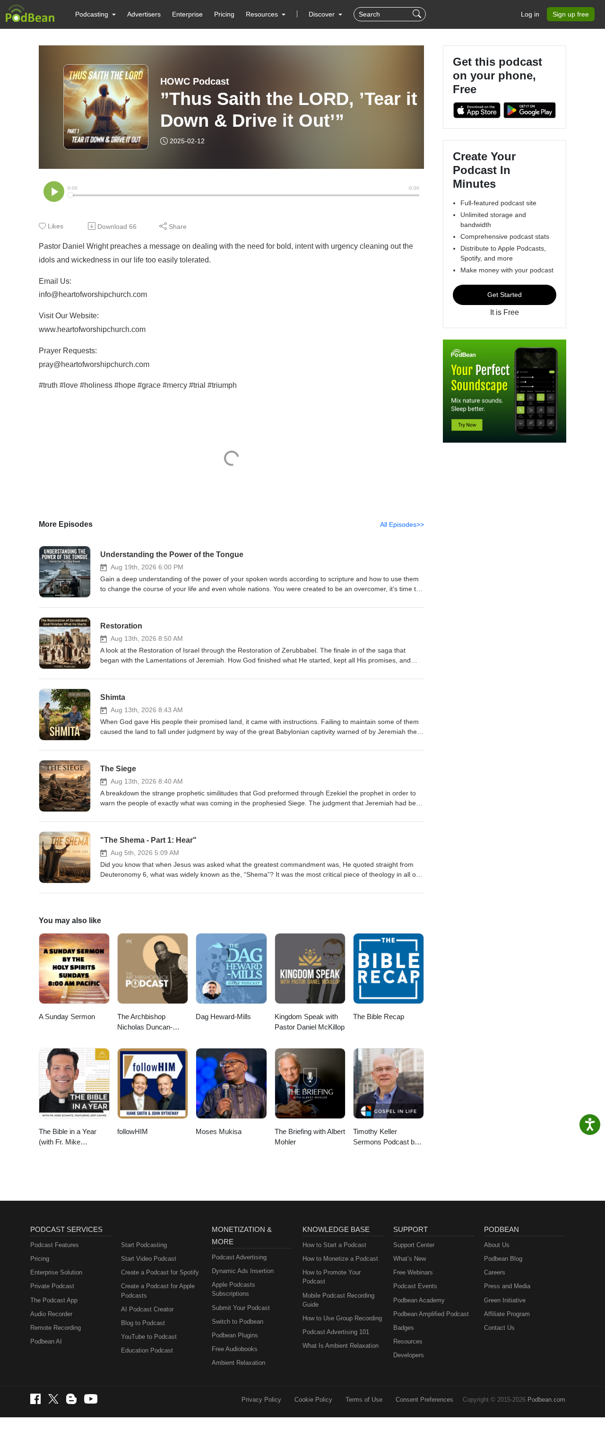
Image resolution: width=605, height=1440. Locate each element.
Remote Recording (55, 1327)
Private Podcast (52, 1286)
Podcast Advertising (239, 1257)
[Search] (418, 14)
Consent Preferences (424, 1399)
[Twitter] (53, 1399)
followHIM (132, 1131)
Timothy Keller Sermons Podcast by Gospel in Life (385, 1137)
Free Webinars (413, 1272)
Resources (408, 1341)
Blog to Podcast (143, 1323)
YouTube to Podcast (149, 1336)
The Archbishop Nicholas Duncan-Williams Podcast (145, 1022)
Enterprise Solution (56, 1272)
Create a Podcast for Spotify (160, 1272)
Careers (494, 1272)
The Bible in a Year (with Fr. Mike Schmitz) (67, 1137)
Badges (403, 1327)
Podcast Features (54, 1244)
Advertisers (144, 14)
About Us (497, 1244)
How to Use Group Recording (342, 1318)
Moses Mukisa (219, 1131)
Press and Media (507, 1286)
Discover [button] (323, 14)
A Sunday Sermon (67, 1016)
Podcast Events (415, 1286)
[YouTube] (90, 1399)
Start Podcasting (144, 1244)
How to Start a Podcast (334, 1244)
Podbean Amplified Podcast (431, 1314)
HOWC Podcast (194, 81)
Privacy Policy (261, 1399)
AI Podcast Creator (147, 1309)
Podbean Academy (419, 1300)
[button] (95, 14)
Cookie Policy (313, 1399)
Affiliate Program (507, 1314)
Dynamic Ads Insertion (243, 1270)
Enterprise (187, 14)
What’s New (409, 1258)
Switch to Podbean (237, 1321)
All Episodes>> (402, 524)
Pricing (224, 14)
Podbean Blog (503, 1258)
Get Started (504, 294)
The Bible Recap (378, 1016)
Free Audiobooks (235, 1349)
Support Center (413, 1244)
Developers (408, 1355)
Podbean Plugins (235, 1335)
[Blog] (71, 1399)
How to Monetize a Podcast (340, 1258)
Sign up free (571, 14)
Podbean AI (46, 1341)
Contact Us (499, 1327)
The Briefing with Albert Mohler (310, 1136)
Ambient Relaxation (238, 1362)
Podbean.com (546, 1399)
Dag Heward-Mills (223, 1016)
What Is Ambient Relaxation (340, 1345)
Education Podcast (147, 1350)
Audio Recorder (51, 1314)
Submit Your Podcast (241, 1307)
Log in (530, 14)
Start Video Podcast (148, 1258)
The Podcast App (54, 1300)
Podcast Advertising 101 (335, 1331)
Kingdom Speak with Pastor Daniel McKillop (310, 1021)
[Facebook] (35, 1399)
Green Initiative (505, 1300)
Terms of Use (364, 1399)
